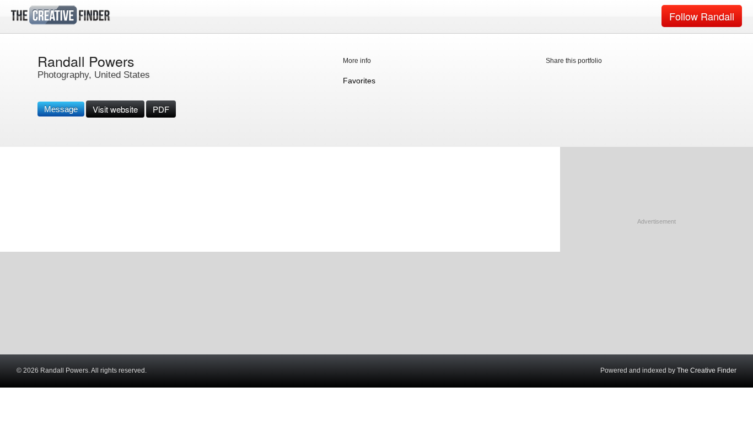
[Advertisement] (656, 295)
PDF (161, 109)
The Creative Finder (706, 370)
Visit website (115, 109)
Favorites (359, 80)
